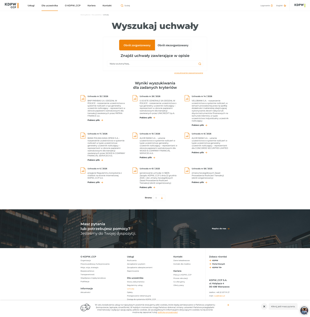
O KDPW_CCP (73, 5)
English (279, 5)
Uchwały (130, 289)
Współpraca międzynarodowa (93, 278)
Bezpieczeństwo (87, 271)
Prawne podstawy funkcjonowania (95, 264)
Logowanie (265, 5)
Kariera (92, 5)
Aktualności (85, 292)
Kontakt (107, 5)
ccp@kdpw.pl (219, 296)
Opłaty (130, 292)
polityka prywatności (168, 312)
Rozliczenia (131, 260)
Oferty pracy (178, 285)
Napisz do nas (219, 228)
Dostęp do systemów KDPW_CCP (141, 299)
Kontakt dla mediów (182, 264)
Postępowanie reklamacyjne (139, 296)
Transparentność (88, 274)
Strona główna (85, 15)
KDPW (215, 260)
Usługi (31, 5)
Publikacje (85, 281)
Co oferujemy (179, 282)
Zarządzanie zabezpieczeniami (139, 267)
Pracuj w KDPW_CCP (182, 275)
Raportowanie (133, 271)
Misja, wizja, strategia (89, 267)
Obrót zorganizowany (137, 45)
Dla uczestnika (50, 5)
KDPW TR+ (217, 267)
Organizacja (86, 260)
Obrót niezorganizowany (173, 45)
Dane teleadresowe (181, 260)
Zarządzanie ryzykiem (136, 264)
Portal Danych (218, 264)
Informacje (87, 288)
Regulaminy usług (135, 285)
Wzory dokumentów (135, 282)
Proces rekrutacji (180, 278)
